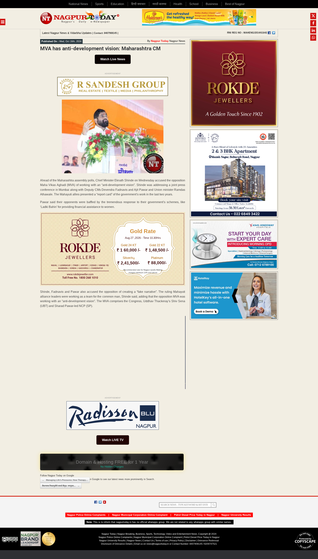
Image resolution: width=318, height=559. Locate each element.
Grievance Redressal (208, 540)
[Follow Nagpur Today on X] (100, 502)
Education (117, 4)
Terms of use (161, 540)
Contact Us (148, 540)
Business (212, 4)
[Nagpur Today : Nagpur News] (80, 18)
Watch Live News (112, 59)
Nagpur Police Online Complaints (86, 515)
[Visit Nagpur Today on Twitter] (273, 32)
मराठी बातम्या (159, 4)
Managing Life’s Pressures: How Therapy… (65, 480)
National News (78, 4)
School (194, 4)
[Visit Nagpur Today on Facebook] (269, 32)
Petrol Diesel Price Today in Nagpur (194, 515)
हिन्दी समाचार (138, 4)
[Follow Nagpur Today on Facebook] (95, 502)
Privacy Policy (177, 540)
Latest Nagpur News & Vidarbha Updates (67, 32)
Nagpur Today (160, 40)
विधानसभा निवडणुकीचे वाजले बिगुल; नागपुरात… (61, 486)
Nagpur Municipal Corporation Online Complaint (139, 515)
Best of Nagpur (235, 4)
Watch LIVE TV (112, 440)
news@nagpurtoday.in (157, 544)
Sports (99, 4)
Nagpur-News (134, 540)
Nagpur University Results (236, 515)
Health (178, 4)
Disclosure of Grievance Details (116, 544)
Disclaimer (191, 540)
